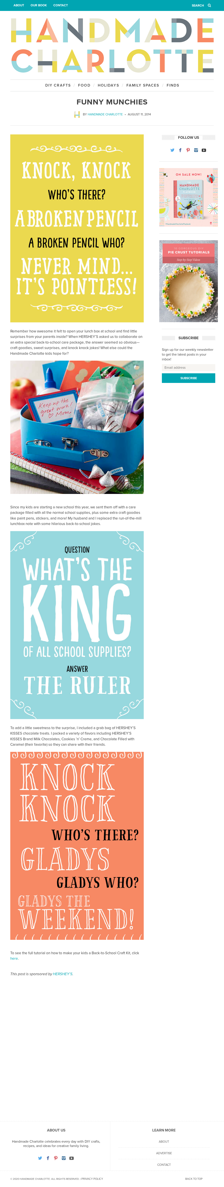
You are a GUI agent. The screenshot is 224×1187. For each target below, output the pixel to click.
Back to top (194, 1178)
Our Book (39, 5)
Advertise (164, 1153)
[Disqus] (77, 1054)
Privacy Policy (92, 1178)
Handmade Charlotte (105, 114)
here (14, 958)
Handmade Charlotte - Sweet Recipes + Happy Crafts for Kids (112, 45)
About (19, 5)
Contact (60, 5)
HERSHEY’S (62, 974)
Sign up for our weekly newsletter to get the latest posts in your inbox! (187, 355)
